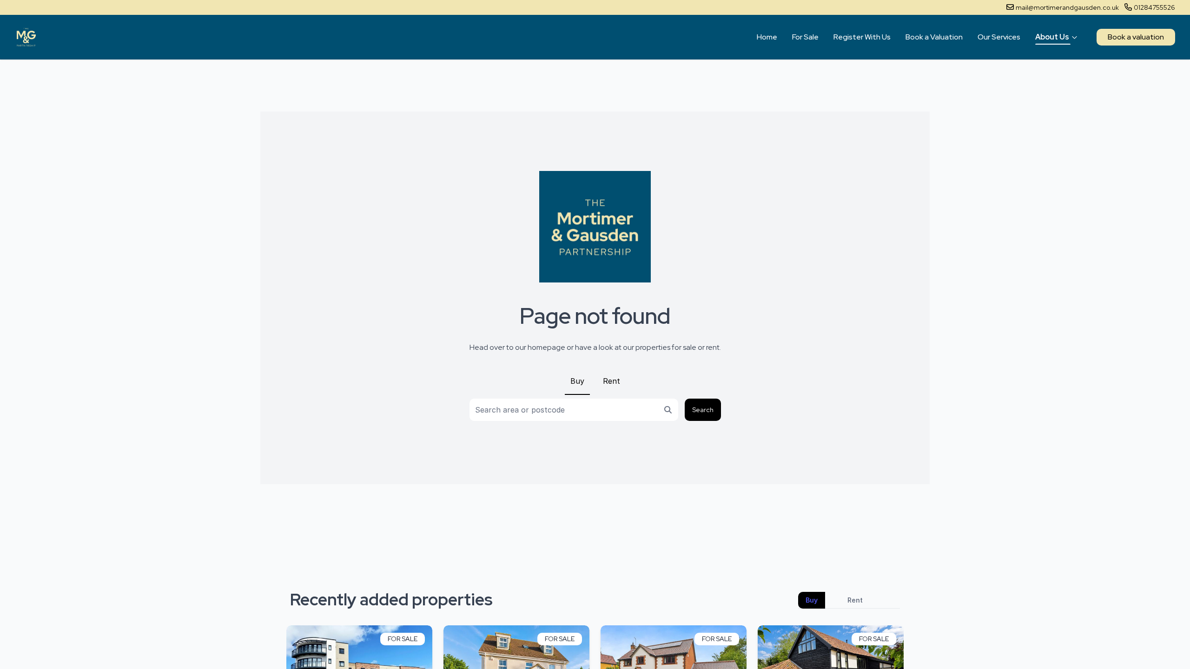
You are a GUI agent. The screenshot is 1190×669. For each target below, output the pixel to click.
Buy (577, 381)
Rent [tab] (855, 600)
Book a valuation (1136, 37)
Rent (611, 381)
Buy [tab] (812, 600)
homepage (546, 347)
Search (703, 410)
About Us (1052, 37)
